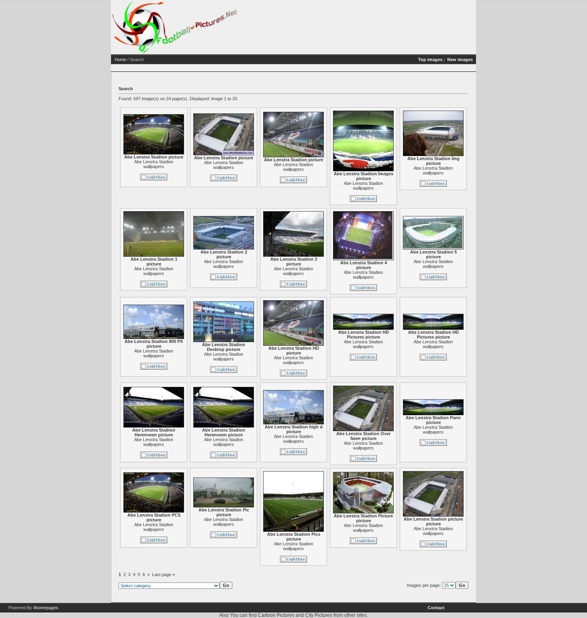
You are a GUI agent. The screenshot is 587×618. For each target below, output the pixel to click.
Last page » (163, 574)
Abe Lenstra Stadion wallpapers (153, 164)
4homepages (45, 607)
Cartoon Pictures (276, 615)
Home (120, 59)
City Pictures (318, 615)
